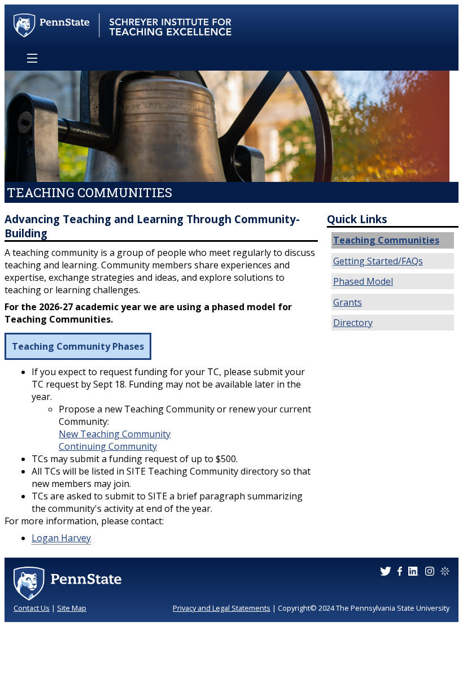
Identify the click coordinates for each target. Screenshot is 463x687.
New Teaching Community (115, 434)
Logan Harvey (61, 538)
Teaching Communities (386, 240)
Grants (347, 302)
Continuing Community (108, 446)
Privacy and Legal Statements (221, 608)
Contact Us (32, 608)
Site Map (71, 608)
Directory (353, 322)
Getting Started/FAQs (378, 261)
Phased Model (363, 281)
